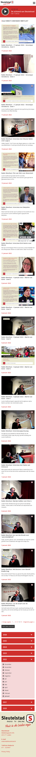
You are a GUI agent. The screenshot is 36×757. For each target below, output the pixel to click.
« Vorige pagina (6, 622)
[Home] (7, 2)
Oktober (7, 670)
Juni (5, 682)
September (8, 673)
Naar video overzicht (8, 626)
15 (21, 622)
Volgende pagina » (29, 622)
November (7, 667)
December (7, 664)
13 (17, 622)
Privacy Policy (5, 751)
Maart (6, 690)
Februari (7, 693)
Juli (5, 679)
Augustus (7, 676)
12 (15, 622)
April (5, 687)
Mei (5, 684)
